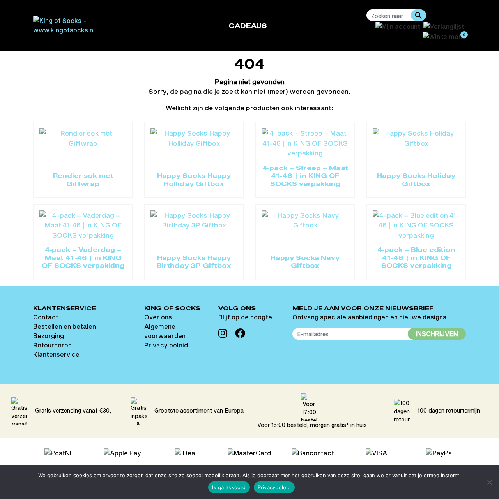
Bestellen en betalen (64, 326)
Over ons (158, 317)
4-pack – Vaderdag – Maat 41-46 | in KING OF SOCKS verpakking (83, 258)
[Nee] (489, 482)
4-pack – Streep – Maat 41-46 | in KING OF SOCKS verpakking (305, 176)
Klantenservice (56, 354)
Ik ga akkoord (229, 487)
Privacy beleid (166, 345)
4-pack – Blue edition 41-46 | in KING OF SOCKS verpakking (416, 258)
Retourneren (52, 345)
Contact (45, 317)
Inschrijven (437, 333)
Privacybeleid (274, 487)
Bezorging (48, 335)
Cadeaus (247, 26)
